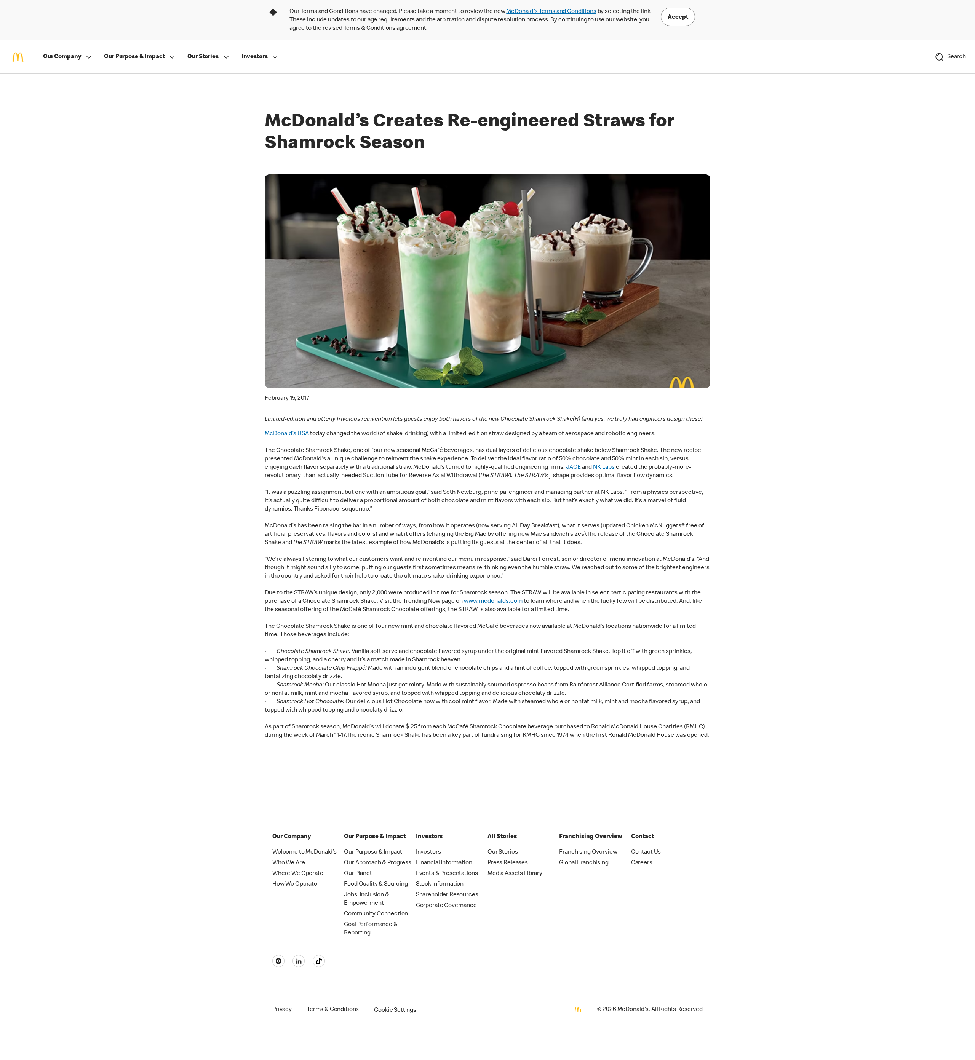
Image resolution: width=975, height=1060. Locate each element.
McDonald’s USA (287, 434)
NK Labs (604, 468)
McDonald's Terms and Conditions (551, 12)
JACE (573, 468)
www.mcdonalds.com (493, 602)
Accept (678, 17)
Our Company (62, 57)
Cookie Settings (395, 1010)
